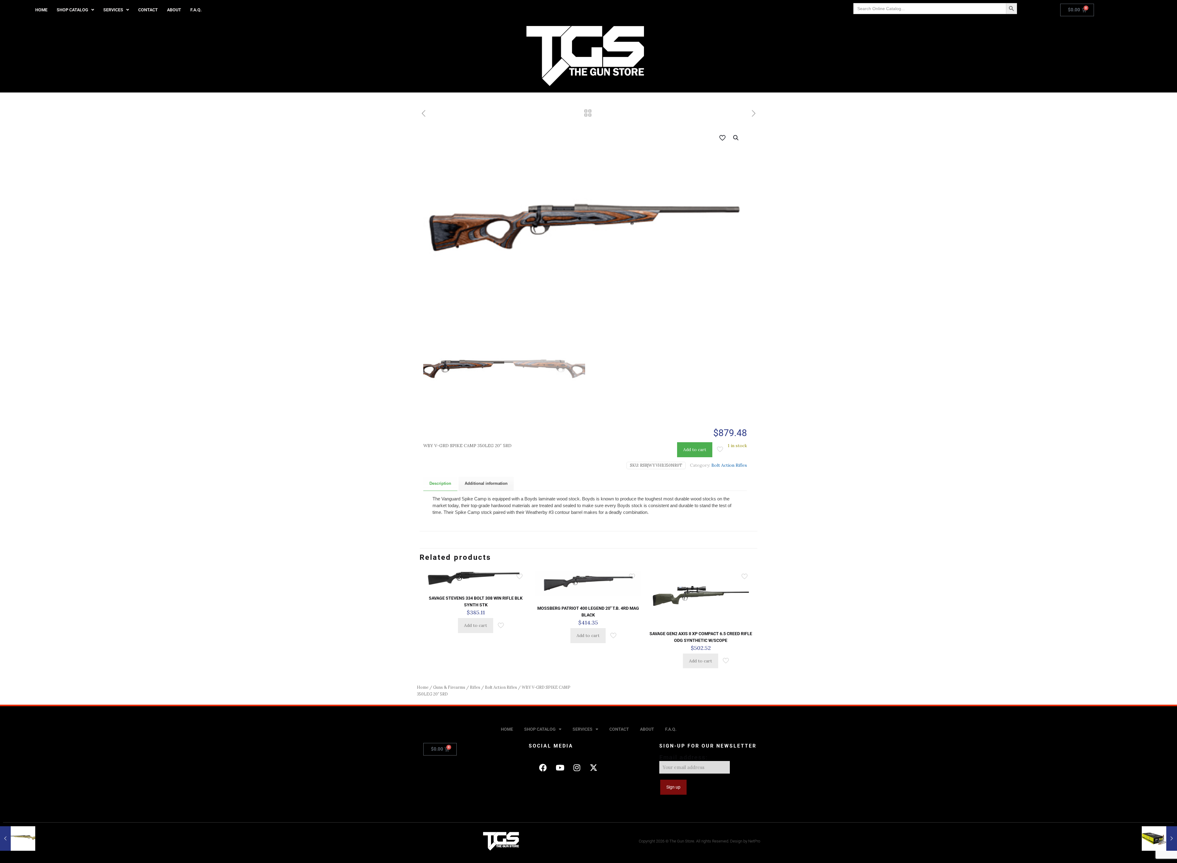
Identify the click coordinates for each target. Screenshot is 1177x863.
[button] (75, 10)
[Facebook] (543, 767)
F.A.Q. (196, 9)
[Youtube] (560, 767)
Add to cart (694, 449)
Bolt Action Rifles (729, 465)
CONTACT (148, 9)
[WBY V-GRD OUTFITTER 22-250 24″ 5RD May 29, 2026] (17, 838)
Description (440, 483)
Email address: (683, 757)
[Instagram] (577, 767)
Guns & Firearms (449, 687)
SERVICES (113, 9)
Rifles (475, 687)
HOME (41, 9)
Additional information (486, 483)
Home (423, 687)
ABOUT (174, 9)
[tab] (440, 484)
